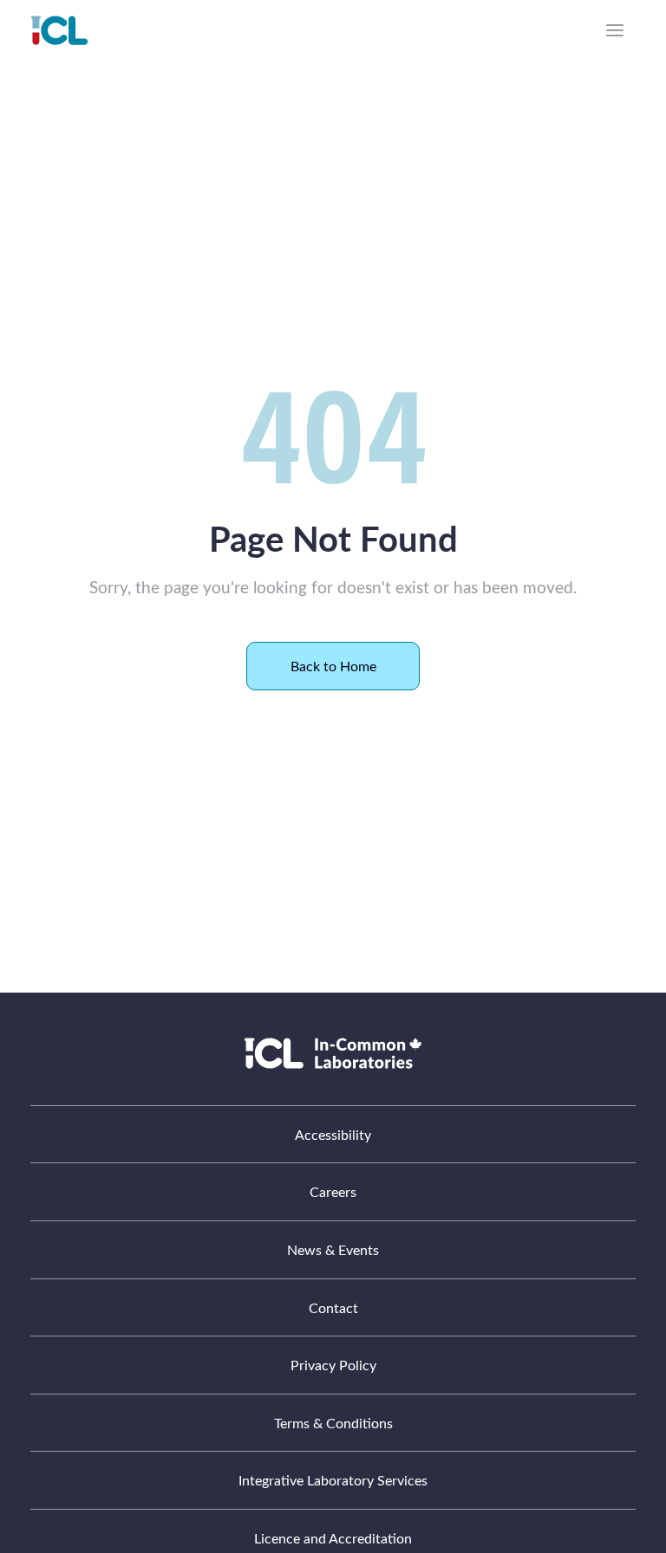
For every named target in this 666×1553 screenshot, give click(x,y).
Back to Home (333, 666)
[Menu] (615, 30)
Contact (333, 1307)
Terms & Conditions (333, 1423)
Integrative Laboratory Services (333, 1480)
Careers (333, 1191)
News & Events (333, 1249)
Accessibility (333, 1134)
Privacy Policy (333, 1365)
